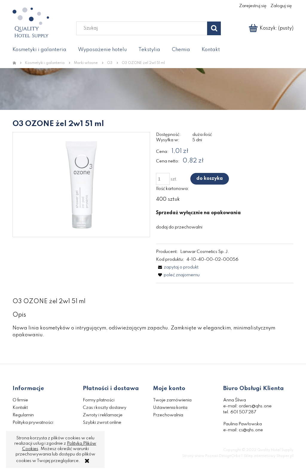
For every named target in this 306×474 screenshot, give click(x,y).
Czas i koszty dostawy (104, 408)
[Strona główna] (15, 63)
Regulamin (23, 415)
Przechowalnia (168, 415)
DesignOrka (229, 456)
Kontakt (20, 408)
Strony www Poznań (200, 456)
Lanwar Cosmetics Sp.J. (204, 252)
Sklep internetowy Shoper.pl (268, 456)
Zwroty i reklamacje (103, 415)
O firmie (20, 400)
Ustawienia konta (170, 408)
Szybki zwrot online (102, 423)
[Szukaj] (214, 28)
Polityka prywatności (33, 423)
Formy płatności (98, 400)
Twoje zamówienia (172, 400)
